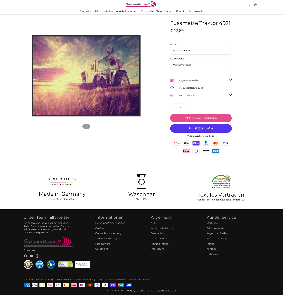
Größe (173, 44)
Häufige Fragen (160, 243)
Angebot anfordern (217, 233)
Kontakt (211, 248)
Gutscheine (101, 248)
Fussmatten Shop (217, 238)
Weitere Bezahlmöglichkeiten (201, 136)
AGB (153, 222)
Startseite (212, 222)
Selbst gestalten (216, 228)
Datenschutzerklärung (84, 279)
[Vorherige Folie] (34, 75)
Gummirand (177, 58)
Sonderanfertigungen (107, 238)
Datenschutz (158, 233)
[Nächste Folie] (138, 75)
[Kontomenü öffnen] (248, 5)
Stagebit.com (137, 290)
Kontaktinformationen (138, 279)
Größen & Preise (160, 238)
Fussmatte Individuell (41, 279)
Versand (108, 279)
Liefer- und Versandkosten (110, 222)
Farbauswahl (102, 243)
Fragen (211, 243)
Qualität (100, 228)
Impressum (157, 248)
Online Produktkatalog (108, 233)
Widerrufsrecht (64, 279)
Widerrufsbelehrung (162, 228)
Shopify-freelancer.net (163, 290)
